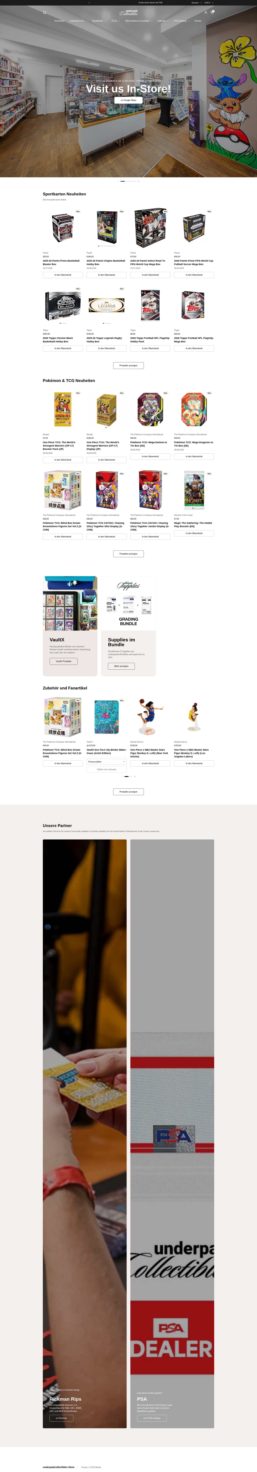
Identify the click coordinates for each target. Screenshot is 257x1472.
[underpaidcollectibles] (128, 12)
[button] (44, 12)
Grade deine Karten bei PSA (128, 3)
